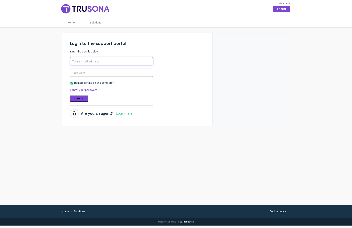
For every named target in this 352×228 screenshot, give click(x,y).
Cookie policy (278, 211)
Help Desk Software (168, 221)
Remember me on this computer (94, 83)
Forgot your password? (84, 90)
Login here (124, 113)
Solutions (95, 22)
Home (71, 22)
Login (79, 98)
